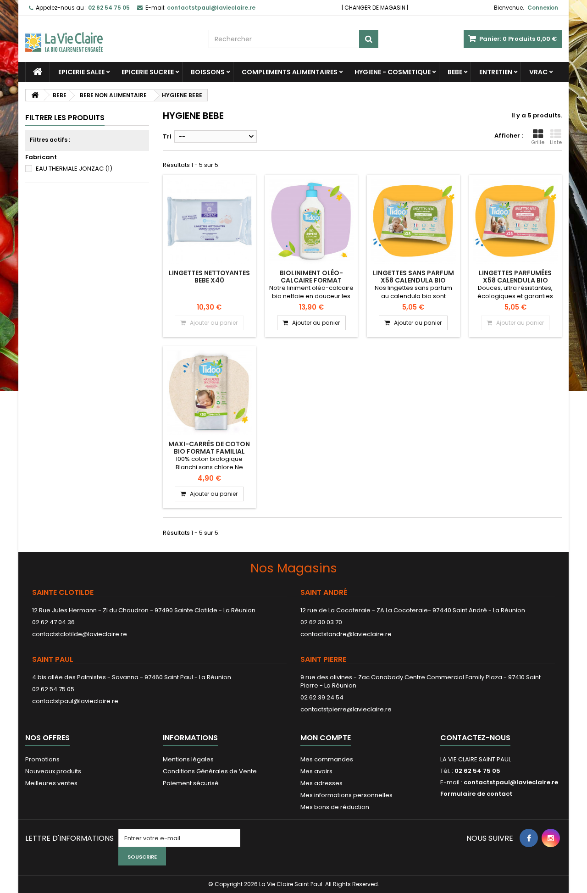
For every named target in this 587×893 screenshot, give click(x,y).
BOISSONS (208, 72)
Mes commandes (326, 759)
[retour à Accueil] (35, 95)
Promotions (42, 759)
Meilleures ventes (51, 783)
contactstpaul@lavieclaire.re (75, 701)
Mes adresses (321, 783)
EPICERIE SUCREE (148, 72)
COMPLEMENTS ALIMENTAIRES (290, 72)
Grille (537, 142)
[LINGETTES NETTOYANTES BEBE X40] (209, 221)
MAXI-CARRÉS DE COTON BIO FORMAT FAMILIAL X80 (209, 451)
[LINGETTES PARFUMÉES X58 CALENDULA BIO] (515, 221)
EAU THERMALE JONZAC (74, 168)
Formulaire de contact (476, 793)
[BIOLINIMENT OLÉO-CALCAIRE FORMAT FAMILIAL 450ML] (311, 221)
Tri (167, 136)
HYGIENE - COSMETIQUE (392, 72)
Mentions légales (188, 759)
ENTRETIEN (495, 72)
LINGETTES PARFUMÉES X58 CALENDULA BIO (515, 276)
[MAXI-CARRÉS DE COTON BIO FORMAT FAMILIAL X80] (209, 392)
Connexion (542, 7)
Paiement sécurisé (191, 783)
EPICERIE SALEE (81, 72)
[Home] (38, 72)
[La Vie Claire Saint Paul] (110, 34)
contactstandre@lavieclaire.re (346, 634)
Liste (556, 142)
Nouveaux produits (53, 771)
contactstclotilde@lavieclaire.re (79, 634)
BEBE (455, 72)
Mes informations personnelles (346, 795)
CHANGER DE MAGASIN (374, 7)
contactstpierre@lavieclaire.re (346, 709)
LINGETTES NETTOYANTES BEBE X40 (209, 276)
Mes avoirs (316, 771)
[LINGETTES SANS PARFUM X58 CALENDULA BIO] (413, 221)
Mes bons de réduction (334, 807)
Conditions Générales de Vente (210, 771)
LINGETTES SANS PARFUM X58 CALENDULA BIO (413, 276)
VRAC (538, 72)
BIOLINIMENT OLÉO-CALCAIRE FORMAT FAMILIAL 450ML (311, 280)
